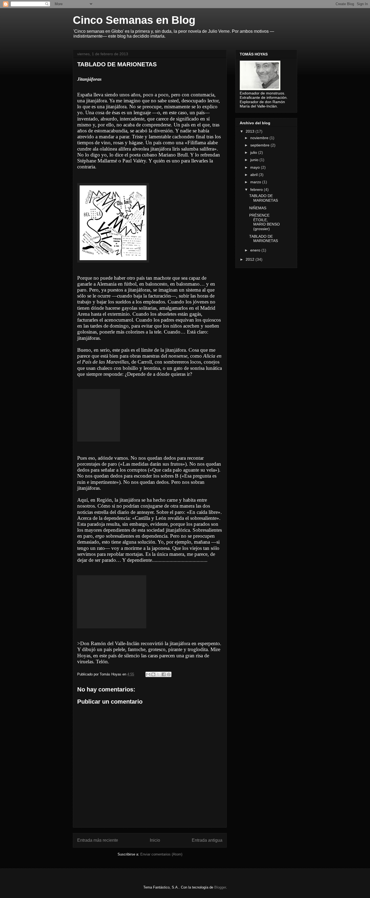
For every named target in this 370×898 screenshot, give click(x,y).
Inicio (155, 840)
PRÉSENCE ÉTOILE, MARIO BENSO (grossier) (264, 222)
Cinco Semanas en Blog (134, 20)
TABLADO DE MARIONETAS (263, 198)
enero (255, 250)
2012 (250, 259)
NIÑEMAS (257, 208)
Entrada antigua (207, 840)
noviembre (260, 138)
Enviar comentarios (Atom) (161, 854)
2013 (250, 131)
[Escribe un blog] (153, 674)
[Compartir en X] (158, 674)
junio (254, 160)
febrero (257, 189)
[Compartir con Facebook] (163, 674)
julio (254, 152)
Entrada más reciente (97, 840)
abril (254, 174)
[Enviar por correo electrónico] (148, 674)
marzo (256, 182)
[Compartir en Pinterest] (168, 674)
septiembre (260, 145)
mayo (255, 167)
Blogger (220, 887)
